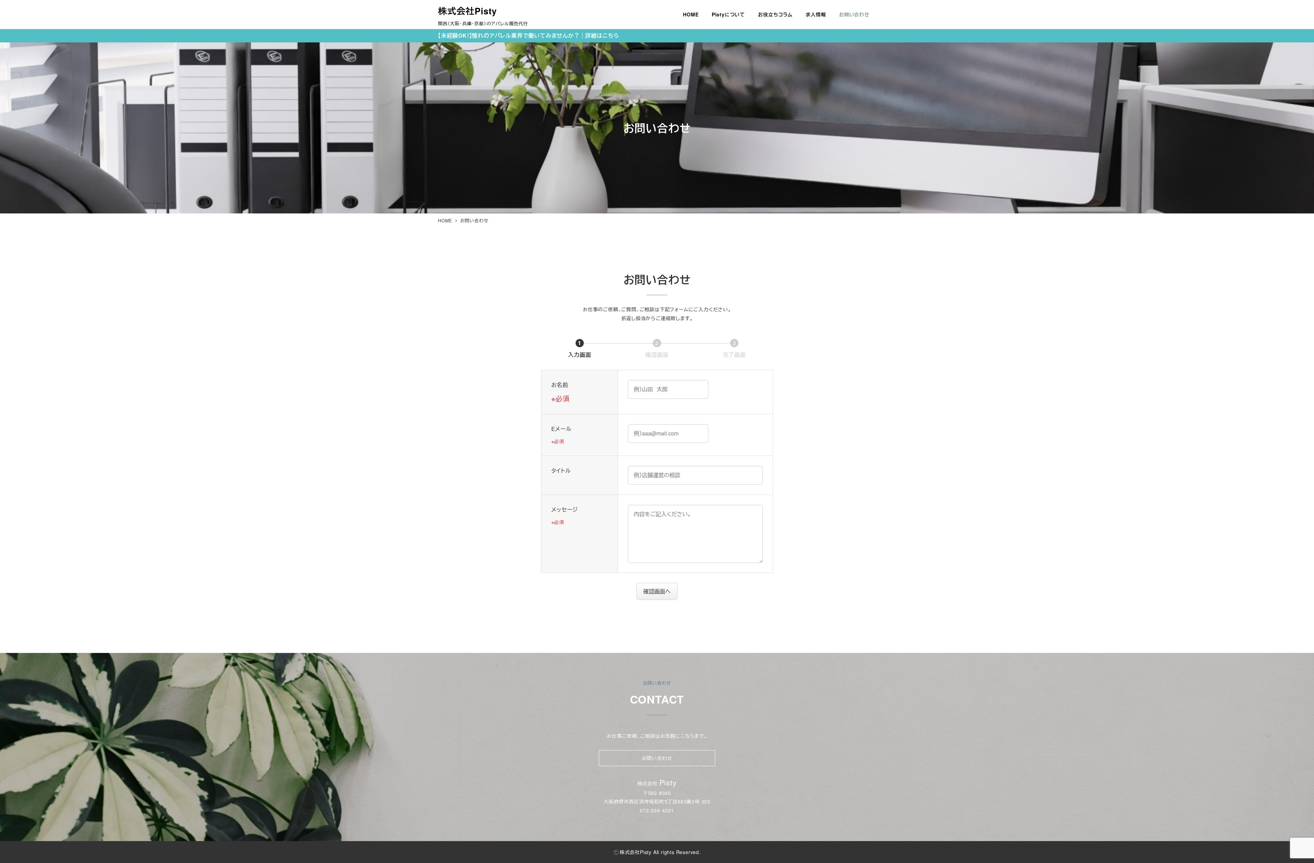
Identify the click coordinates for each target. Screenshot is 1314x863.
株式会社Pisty (467, 10)
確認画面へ (657, 591)
